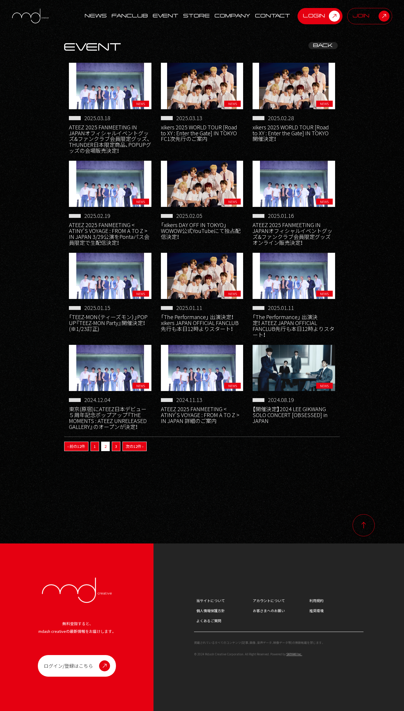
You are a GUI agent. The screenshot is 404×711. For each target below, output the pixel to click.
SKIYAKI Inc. (294, 654)
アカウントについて (269, 600)
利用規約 (316, 600)
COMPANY (233, 16)
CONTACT (272, 16)
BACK (323, 45)
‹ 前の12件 (76, 446)
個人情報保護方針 (210, 610)
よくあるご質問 (208, 620)
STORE (196, 16)
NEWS (96, 16)
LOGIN (314, 16)
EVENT (166, 16)
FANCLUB (130, 16)
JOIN (361, 16)
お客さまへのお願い (269, 610)
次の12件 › (134, 446)
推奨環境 (316, 610)
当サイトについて (210, 600)
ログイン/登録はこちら (68, 665)
